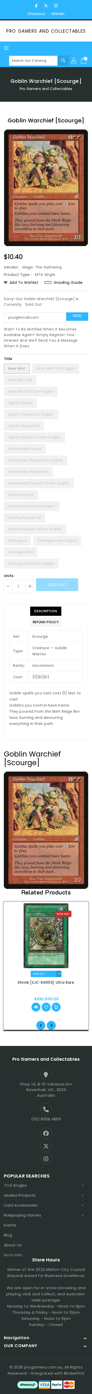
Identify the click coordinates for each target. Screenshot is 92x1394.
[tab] (45, 611)
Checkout (36, 13)
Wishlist (58, 13)
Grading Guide (68, 282)
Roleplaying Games (22, 1215)
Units (9, 576)
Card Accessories (21, 1205)
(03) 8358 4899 (46, 1119)
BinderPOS (74, 1373)
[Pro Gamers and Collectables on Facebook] (36, 6)
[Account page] (74, 61)
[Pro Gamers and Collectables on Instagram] (56, 6)
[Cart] (84, 61)
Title (8, 358)
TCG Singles (15, 1185)
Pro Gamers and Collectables (46, 31)
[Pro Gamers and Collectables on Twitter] (46, 6)
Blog (8, 1235)
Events (10, 1225)
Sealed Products (20, 1195)
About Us (12, 1245)
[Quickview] (35, 1007)
